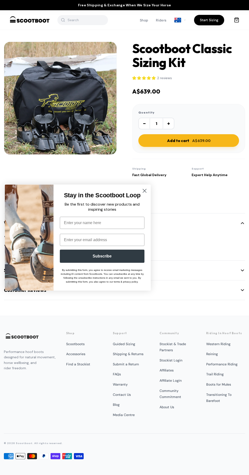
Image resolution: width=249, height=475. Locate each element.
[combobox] (86, 20)
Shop (144, 20)
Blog (116, 404)
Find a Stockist (78, 364)
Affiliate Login (171, 380)
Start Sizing (209, 20)
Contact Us (122, 394)
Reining (212, 354)
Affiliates (167, 370)
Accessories (75, 354)
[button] (144, 78)
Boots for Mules (218, 384)
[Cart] (236, 20)
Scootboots (75, 344)
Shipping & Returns (128, 354)
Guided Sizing (124, 344)
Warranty (120, 384)
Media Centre (124, 415)
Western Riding (218, 344)
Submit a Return (126, 364)
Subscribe (102, 256)
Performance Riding (222, 364)
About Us (167, 407)
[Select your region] (180, 20)
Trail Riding (215, 374)
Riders (161, 20)
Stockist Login (171, 360)
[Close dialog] (144, 191)
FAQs (117, 374)
